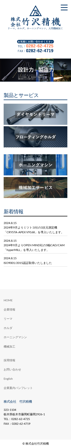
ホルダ (8, 328)
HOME (8, 300)
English (8, 378)
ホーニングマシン (15, 337)
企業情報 (9, 309)
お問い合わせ (12, 369)
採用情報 (9, 360)
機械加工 (9, 346)
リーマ (8, 318)
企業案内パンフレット (18, 388)
